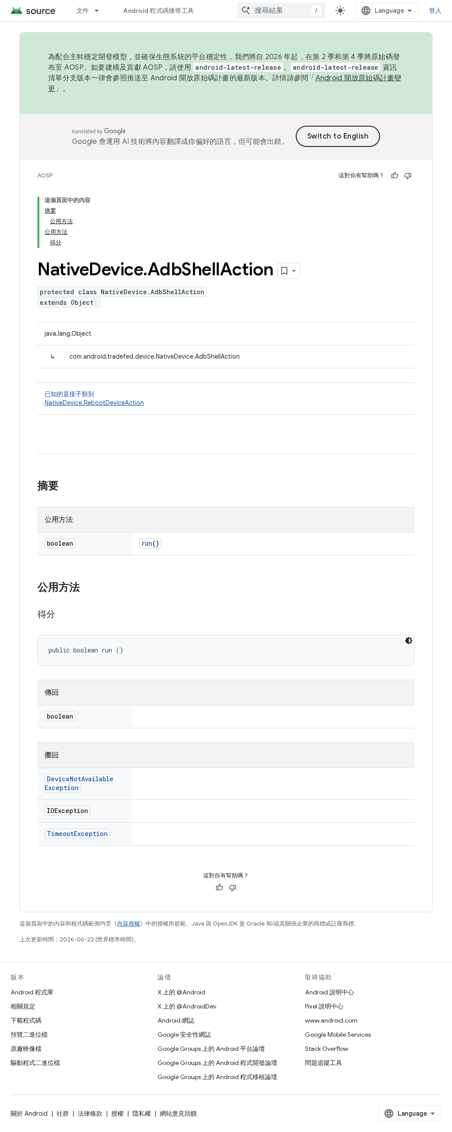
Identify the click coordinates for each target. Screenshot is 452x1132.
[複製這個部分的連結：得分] (64, 615)
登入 (435, 11)
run (146, 543)
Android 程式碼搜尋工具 (158, 11)
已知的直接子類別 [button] (94, 398)
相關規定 (23, 1006)
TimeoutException (77, 833)
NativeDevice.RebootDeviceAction (94, 403)
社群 (62, 1113)
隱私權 (141, 1113)
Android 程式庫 (32, 992)
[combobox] (281, 11)
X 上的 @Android (181, 992)
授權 (117, 1113)
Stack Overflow (326, 1049)
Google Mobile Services (338, 1034)
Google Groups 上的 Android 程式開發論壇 (217, 1063)
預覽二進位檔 (29, 1034)
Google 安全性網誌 (184, 1034)
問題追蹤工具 (323, 1063)
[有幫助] (394, 175)
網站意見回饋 (178, 1113)
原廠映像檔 (26, 1049)
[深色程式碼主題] (408, 640)
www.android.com (331, 1020)
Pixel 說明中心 (324, 1006)
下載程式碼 (26, 1020)
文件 (82, 11)
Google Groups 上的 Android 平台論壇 (211, 1049)
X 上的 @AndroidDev (187, 1006)
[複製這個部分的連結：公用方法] (89, 588)
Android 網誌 (176, 1020)
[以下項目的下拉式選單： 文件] (101, 10)
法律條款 (90, 1113)
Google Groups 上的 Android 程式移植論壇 (217, 1077)
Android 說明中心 (329, 992)
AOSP (45, 175)
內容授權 (128, 923)
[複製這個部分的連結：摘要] (67, 486)
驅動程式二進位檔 (35, 1063)
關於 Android (29, 1113)
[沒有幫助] (407, 175)
